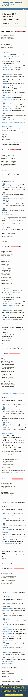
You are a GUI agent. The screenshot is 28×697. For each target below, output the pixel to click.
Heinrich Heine (7, 54)
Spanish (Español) (8, 427)
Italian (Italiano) (8, 113)
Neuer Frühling (10, 504)
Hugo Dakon (15, 23)
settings (7, 58)
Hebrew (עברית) (8, 110)
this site (19, 691)
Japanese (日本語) (8, 539)
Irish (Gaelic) (7, 647)
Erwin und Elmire (9, 395)
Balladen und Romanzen (16, 292)
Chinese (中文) (8, 69)
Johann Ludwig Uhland (8, 290)
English (6, 79)
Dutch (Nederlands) (9, 74)
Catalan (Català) (8, 65)
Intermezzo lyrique (7, 104)
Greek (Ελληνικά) (8, 636)
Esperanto (7, 99)
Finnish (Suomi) (8, 624)
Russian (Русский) (8, 119)
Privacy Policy (15, 690)
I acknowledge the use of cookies (14, 694)
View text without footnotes (7, 126)
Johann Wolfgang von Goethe (10, 173)
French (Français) (8, 103)
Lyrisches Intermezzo (11, 56)
